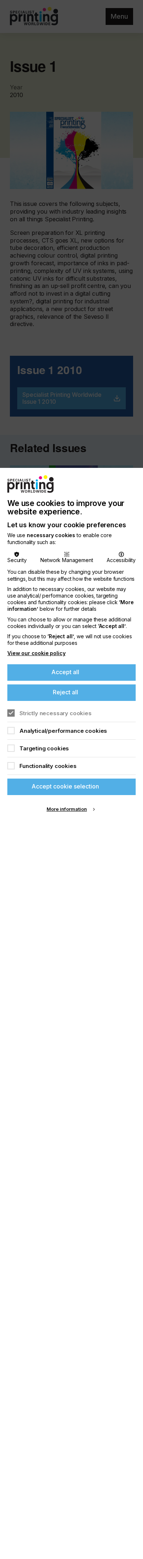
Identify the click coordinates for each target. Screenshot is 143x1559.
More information (67, 809)
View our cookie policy (36, 653)
